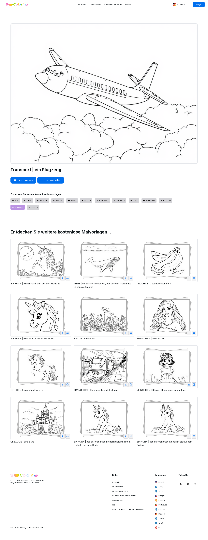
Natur (135, 200)
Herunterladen (52, 180)
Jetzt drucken (25, 180)
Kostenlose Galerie (113, 4)
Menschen (150, 200)
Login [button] (198, 4)
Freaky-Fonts (117, 500)
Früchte (87, 200)
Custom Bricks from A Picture (124, 496)
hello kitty (121, 200)
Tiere (29, 200)
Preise (128, 4)
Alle (16, 200)
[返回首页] (17, 4)
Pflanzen (167, 200)
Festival (59, 200)
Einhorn (35, 207)
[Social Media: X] (188, 484)
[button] (174, 4)
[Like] (62, 278)
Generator (81, 4)
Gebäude (43, 200)
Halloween (103, 200)
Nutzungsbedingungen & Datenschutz (128, 509)
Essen (73, 200)
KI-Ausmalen (95, 4)
